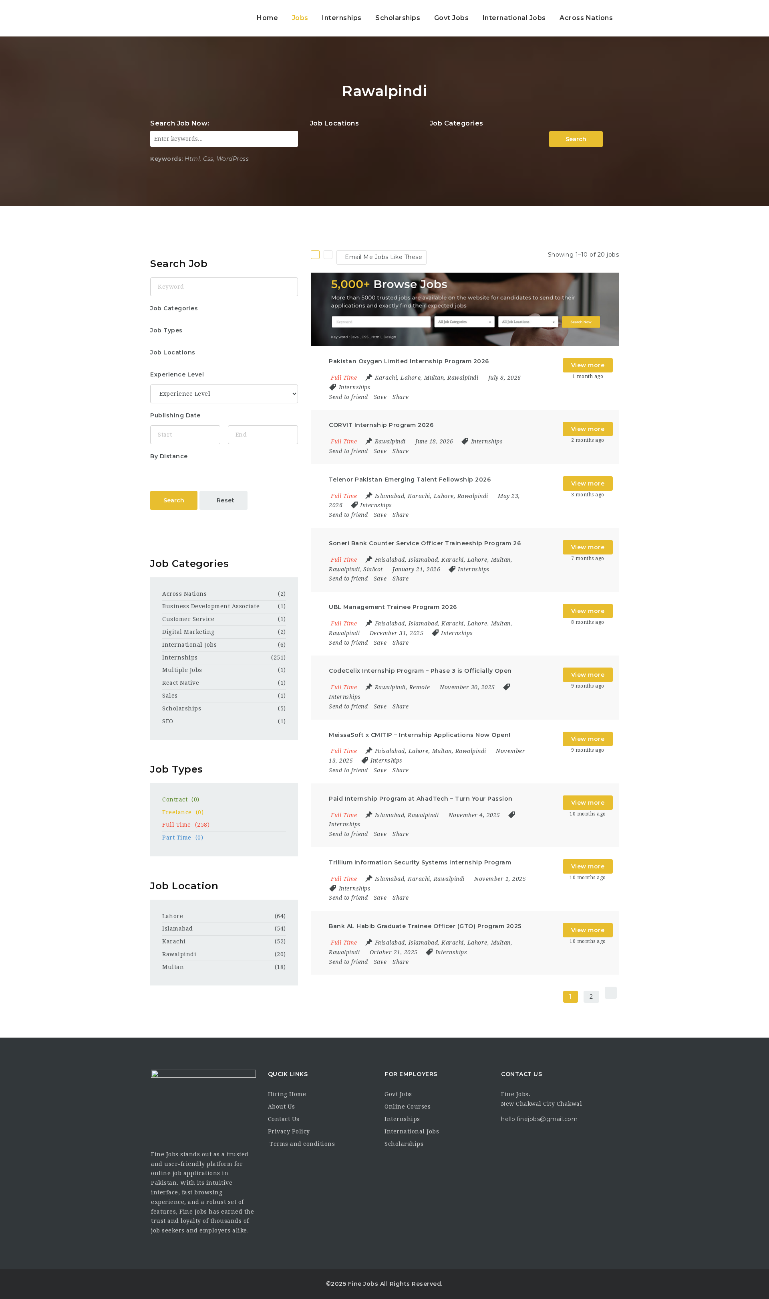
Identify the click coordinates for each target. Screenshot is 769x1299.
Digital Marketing (188, 632)
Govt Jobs (451, 18)
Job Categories (456, 123)
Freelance (182, 812)
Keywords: (166, 158)
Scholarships (397, 18)
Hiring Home (287, 1094)
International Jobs (514, 18)
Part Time (182, 837)
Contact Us (284, 1119)
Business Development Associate (211, 606)
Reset (226, 500)
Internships (342, 18)
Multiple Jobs (182, 670)
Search (576, 139)
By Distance (169, 456)
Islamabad (177, 928)
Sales (170, 695)
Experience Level (177, 374)
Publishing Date (175, 415)
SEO (167, 721)
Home (267, 18)
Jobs (300, 18)
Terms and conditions (301, 1144)
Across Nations (586, 18)
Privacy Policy (289, 1131)
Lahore (172, 916)
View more (588, 365)
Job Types (166, 330)
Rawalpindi (179, 954)
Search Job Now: (179, 123)
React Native (180, 683)
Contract (180, 799)
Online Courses (407, 1106)
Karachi (174, 941)
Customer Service (188, 619)
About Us (281, 1106)
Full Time (185, 824)
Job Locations (334, 123)
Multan (173, 967)
